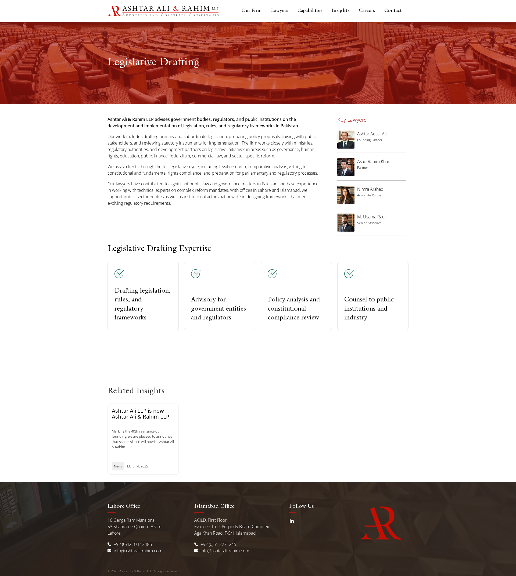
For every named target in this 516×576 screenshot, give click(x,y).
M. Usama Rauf (371, 217)
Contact (393, 10)
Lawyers (279, 10)
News (118, 466)
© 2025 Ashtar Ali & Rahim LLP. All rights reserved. (144, 571)
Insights (340, 10)
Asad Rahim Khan (373, 161)
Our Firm (251, 10)
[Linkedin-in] (291, 521)
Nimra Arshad (370, 189)
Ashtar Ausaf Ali (372, 134)
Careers (367, 10)
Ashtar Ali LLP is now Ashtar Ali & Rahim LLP (140, 413)
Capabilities (310, 10)
